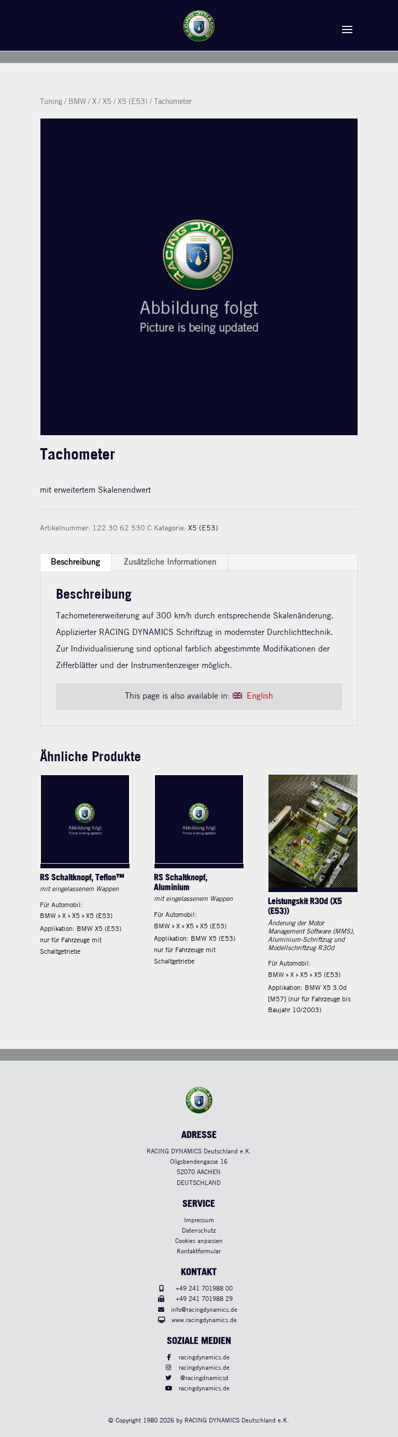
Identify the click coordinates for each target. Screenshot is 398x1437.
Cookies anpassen (199, 1241)
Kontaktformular (199, 1251)
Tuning (51, 102)
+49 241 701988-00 (204, 1288)
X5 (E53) (133, 102)
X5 (107, 102)
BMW (77, 102)
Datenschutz (199, 1230)
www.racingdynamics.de (204, 1320)
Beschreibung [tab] (75, 562)
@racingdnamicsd (204, 1378)
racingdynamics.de (204, 1357)
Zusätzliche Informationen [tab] (170, 562)
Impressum (199, 1220)
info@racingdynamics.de (204, 1310)
